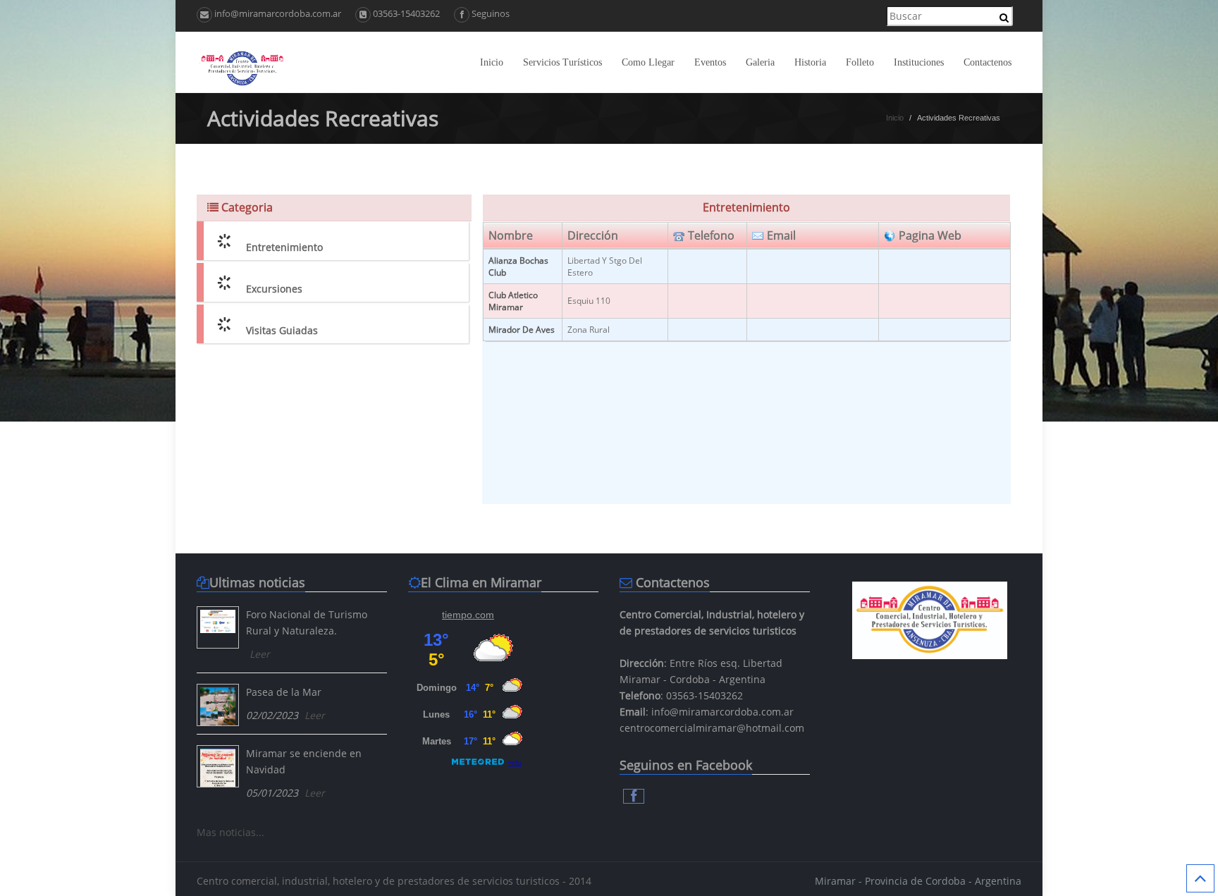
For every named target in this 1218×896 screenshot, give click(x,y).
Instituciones (919, 62)
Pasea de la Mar (283, 692)
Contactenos (987, 62)
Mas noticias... (230, 832)
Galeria (760, 62)
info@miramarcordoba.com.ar (276, 13)
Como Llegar (648, 62)
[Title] (218, 627)
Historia (810, 62)
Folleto (860, 62)
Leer (260, 654)
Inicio (491, 62)
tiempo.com (468, 614)
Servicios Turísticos (562, 62)
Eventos (710, 62)
